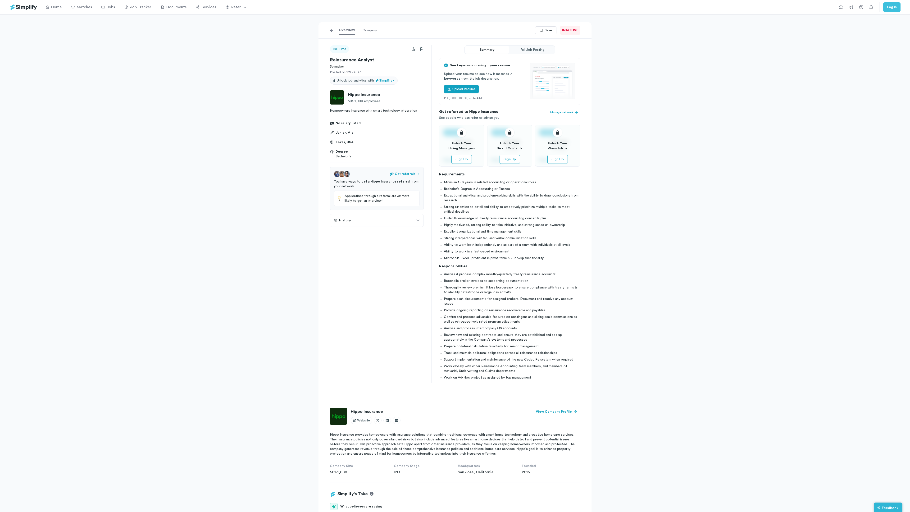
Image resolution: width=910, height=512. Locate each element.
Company (370, 30)
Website (363, 420)
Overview (347, 30)
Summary (487, 49)
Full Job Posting (532, 49)
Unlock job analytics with (366, 80)
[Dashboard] (23, 7)
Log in (892, 7)
